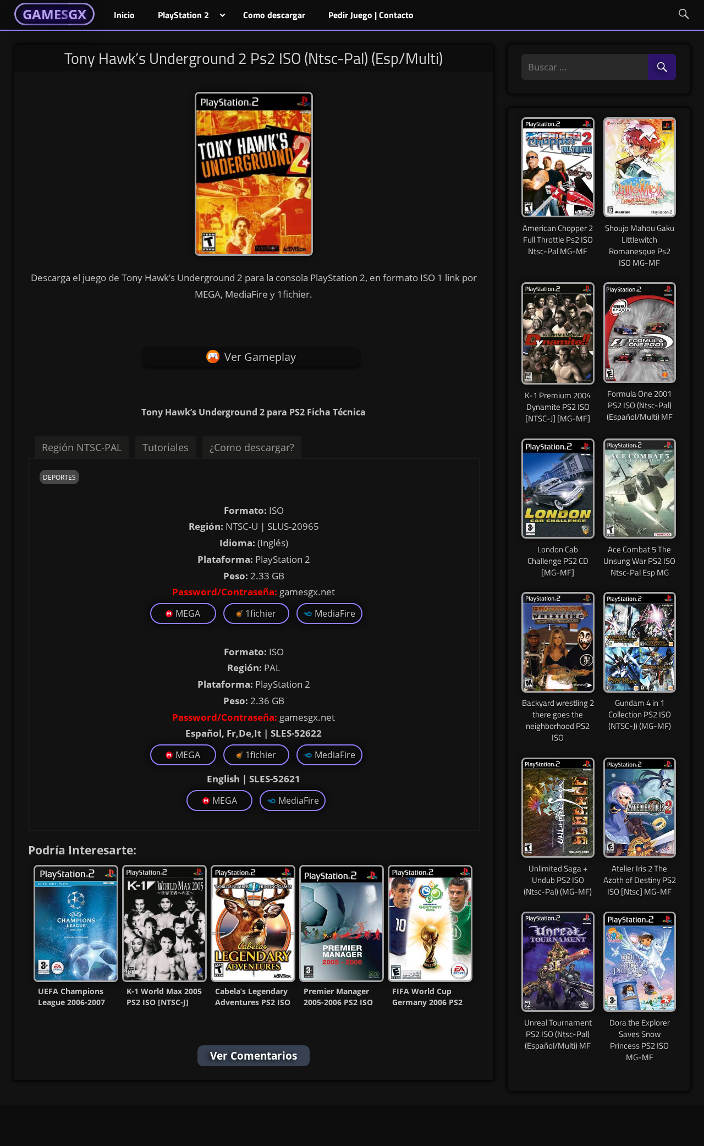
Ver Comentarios (253, 1056)
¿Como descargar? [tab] (252, 447)
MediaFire (335, 613)
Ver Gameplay (260, 356)
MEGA (187, 613)
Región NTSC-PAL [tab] (82, 447)
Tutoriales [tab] (165, 447)
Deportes (59, 477)
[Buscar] (662, 67)
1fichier (260, 613)
